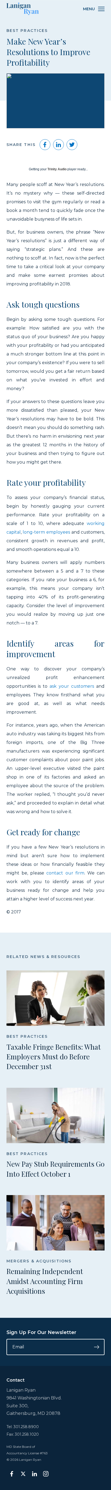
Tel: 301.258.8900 (22, 1426)
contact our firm (65, 873)
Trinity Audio (57, 169)
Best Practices (27, 30)
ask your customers (72, 686)
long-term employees (46, 532)
